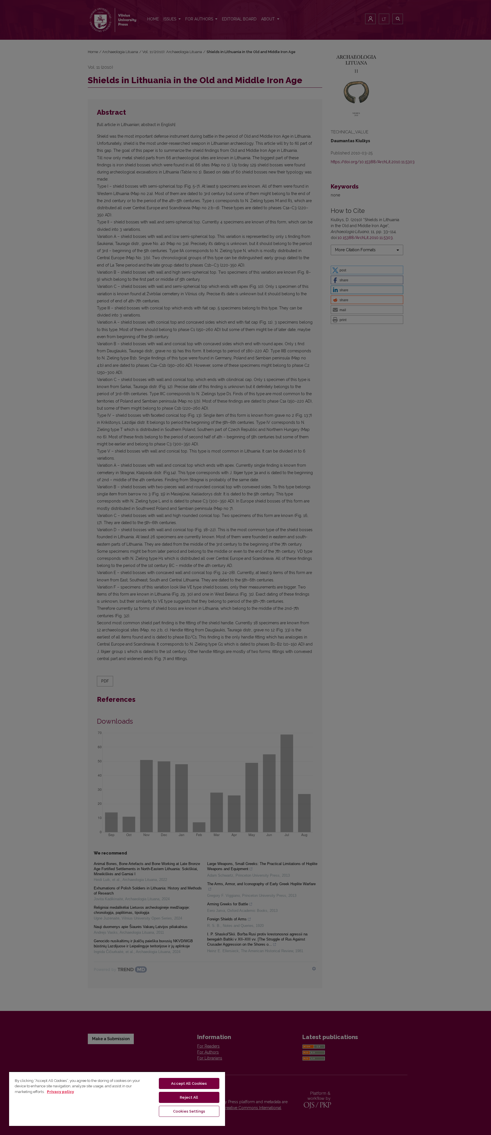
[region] (117, 1098)
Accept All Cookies (189, 1083)
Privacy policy (60, 1092)
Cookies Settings (189, 1111)
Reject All (189, 1097)
